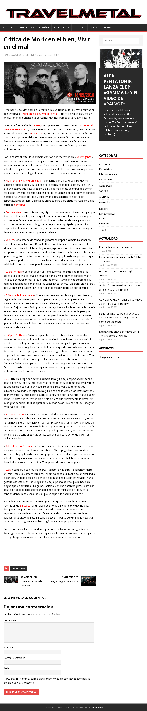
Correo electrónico (14, 658)
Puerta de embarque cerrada (115, 247)
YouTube (79, 27)
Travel (102, 229)
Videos (48, 55)
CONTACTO (109, 27)
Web (6, 668)
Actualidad (105, 164)
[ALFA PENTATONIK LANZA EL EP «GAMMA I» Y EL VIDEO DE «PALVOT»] (121, 58)
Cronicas (104, 196)
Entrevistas (26, 27)
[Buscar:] (121, 41)
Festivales (105, 202)
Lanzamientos (107, 213)
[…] (115, 134)
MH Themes (97, 707)
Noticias (8, 27)
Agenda (103, 190)
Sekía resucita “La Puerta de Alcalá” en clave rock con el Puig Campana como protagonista (119, 317)
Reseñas (44, 27)
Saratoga (19, 568)
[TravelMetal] (73, 21)
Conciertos (61, 27)
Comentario (10, 620)
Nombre (8, 647)
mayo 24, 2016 (16, 55)
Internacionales (108, 174)
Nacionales (105, 179)
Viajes (93, 27)
